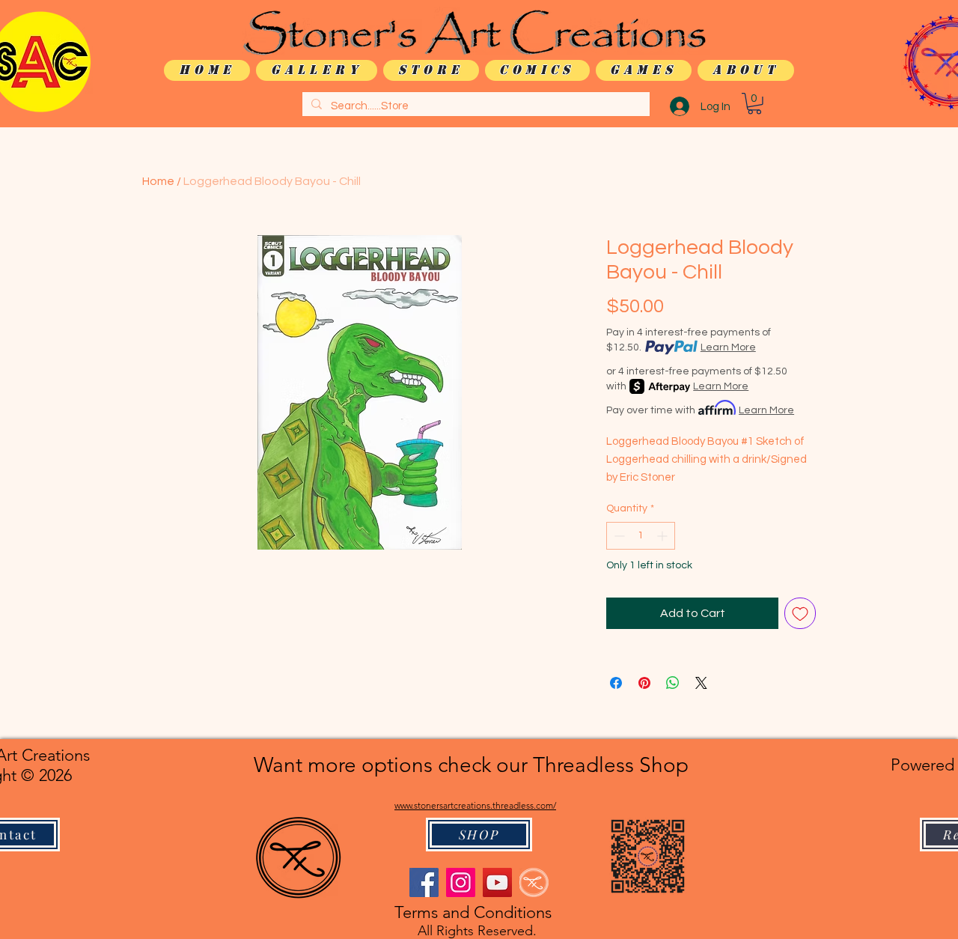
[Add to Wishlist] (800, 613)
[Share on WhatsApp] (673, 683)
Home (158, 181)
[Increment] (663, 536)
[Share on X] (701, 683)
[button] (754, 104)
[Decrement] (617, 536)
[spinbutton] (640, 536)
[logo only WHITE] (534, 882)
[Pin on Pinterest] (644, 683)
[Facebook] (424, 882)
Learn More (728, 347)
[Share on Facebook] (616, 683)
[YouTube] (497, 882)
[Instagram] (460, 882)
